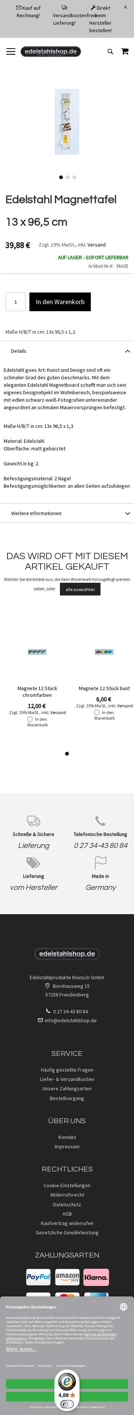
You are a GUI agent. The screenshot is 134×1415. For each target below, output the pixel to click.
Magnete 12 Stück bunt (104, 688)
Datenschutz (67, 1204)
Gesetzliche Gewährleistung (67, 1232)
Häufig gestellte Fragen (67, 1069)
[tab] (67, 350)
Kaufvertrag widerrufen (67, 1223)
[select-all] (80, 589)
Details (18, 350)
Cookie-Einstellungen (67, 1185)
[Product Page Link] (37, 652)
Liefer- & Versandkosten (67, 1079)
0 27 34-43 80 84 (100, 845)
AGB (67, 1213)
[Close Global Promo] (125, 6)
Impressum (67, 1146)
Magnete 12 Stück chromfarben (37, 691)
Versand (96, 244)
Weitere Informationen (36, 513)
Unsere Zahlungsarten (67, 1088)
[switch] (67, 1404)
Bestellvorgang (67, 1098)
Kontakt (67, 1137)
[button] (60, 176)
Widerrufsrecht (67, 1194)
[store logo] (50, 51)
